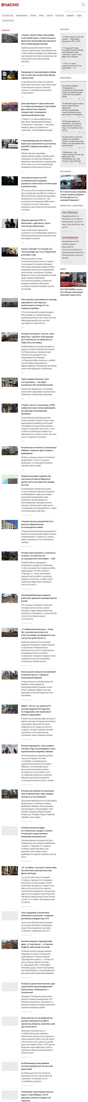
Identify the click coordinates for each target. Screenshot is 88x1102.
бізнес (33, 15)
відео (79, 15)
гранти (50, 15)
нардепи (70, 15)
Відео (63, 269)
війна (41, 15)
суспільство (7, 15)
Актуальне (65, 171)
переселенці (22, 15)
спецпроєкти (8, 20)
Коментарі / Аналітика (71, 206)
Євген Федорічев (70, 237)
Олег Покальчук (70, 212)
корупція (60, 15)
